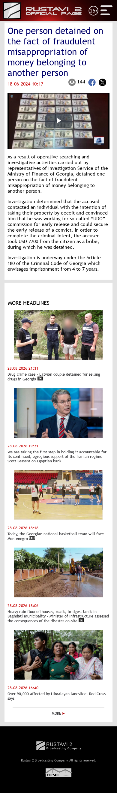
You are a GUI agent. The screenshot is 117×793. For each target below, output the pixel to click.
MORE (57, 713)
